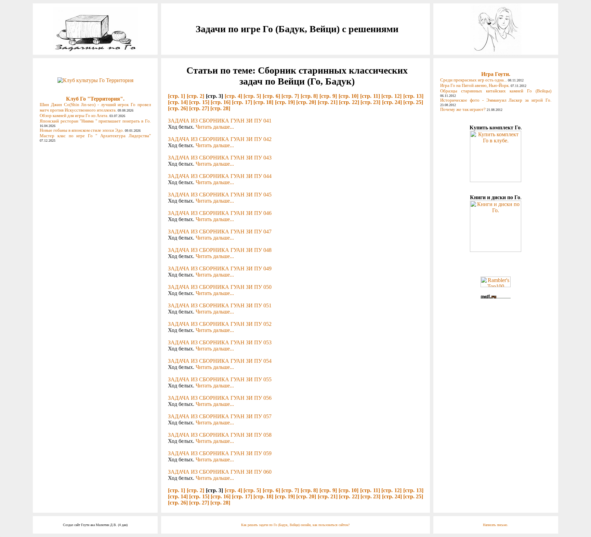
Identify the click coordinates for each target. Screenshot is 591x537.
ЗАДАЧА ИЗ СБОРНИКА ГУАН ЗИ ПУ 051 (220, 305)
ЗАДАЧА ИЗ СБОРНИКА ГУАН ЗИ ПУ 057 (220, 416)
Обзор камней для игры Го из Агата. (74, 115)
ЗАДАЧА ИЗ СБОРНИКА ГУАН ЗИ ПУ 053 (220, 342)
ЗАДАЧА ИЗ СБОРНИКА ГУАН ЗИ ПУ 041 (220, 121)
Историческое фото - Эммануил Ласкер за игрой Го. (495, 100)
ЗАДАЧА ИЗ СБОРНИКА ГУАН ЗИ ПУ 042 (220, 139)
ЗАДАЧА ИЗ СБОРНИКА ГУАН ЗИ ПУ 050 (220, 287)
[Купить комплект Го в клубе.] (495, 180)
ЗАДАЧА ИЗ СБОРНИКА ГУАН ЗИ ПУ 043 (220, 158)
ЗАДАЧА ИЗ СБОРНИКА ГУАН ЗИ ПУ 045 (220, 194)
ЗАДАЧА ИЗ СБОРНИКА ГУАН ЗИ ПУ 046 (220, 213)
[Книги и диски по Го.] (495, 250)
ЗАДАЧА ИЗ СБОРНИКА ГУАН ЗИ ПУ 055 (220, 379)
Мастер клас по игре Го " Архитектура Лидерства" (95, 135)
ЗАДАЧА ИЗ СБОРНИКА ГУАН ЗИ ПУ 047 (220, 231)
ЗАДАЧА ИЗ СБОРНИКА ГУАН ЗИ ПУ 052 (220, 324)
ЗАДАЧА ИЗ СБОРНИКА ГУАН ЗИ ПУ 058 (220, 435)
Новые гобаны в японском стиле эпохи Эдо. (82, 130)
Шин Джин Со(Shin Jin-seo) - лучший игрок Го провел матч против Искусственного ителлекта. (95, 107)
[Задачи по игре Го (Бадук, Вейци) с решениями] (95, 49)
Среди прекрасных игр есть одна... (473, 79)
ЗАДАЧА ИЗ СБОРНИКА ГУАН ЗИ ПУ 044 (220, 176)
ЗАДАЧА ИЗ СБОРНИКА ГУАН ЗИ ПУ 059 (220, 453)
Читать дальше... (215, 127)
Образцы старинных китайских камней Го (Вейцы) (495, 90)
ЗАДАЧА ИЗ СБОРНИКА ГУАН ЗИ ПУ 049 (220, 268)
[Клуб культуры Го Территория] (95, 78)
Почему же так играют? (463, 109)
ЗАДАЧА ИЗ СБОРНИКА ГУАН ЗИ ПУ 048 (220, 250)
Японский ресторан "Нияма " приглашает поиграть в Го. (95, 121)
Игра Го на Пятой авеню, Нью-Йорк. (475, 85)
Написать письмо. (495, 525)
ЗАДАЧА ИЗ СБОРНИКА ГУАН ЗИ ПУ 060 (220, 472)
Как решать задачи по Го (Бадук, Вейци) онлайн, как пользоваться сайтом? (295, 525)
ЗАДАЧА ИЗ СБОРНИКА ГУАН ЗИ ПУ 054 (220, 361)
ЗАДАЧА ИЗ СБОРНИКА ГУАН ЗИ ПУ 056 (220, 398)
